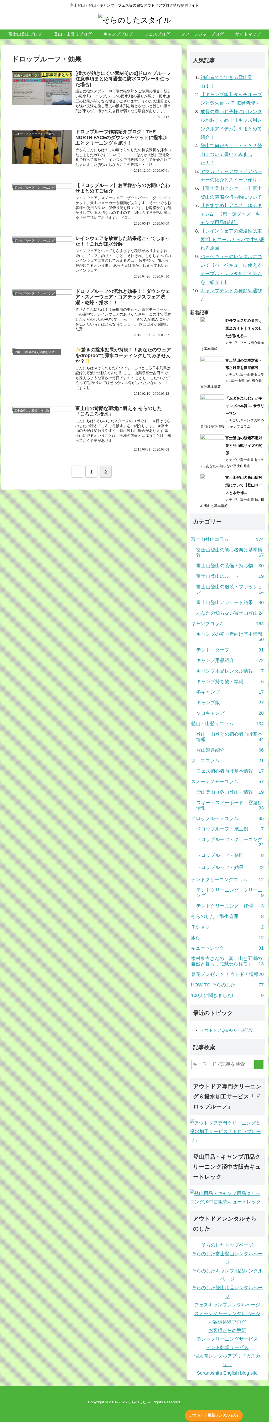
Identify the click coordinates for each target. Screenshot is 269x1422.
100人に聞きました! (227, 995)
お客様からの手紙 (227, 1330)
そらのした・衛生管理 (227, 916)
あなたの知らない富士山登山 (228, 466)
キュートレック (227, 948)
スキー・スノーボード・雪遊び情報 (230, 805)
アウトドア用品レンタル (214, 1415)
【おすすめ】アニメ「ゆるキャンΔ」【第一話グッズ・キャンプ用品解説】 (231, 214)
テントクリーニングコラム (227, 879)
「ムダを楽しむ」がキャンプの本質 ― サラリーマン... (244, 406)
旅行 (227, 937)
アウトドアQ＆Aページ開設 (226, 1030)
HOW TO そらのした (227, 984)
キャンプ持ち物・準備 (230, 681)
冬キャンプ (230, 692)
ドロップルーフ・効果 (230, 867)
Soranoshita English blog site (227, 1373)
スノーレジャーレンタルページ (227, 1313)
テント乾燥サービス (227, 1347)
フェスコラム (227, 760)
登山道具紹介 (230, 750)
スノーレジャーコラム (227, 781)
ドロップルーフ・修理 (230, 855)
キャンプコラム (238, 426)
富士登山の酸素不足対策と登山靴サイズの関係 (243, 445)
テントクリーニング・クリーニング (230, 892)
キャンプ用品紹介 (230, 660)
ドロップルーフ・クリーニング (230, 842)
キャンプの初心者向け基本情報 (230, 636)
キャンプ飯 (230, 702)
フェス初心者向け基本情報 (230, 771)
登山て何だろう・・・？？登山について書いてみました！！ (231, 154)
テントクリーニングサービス (227, 1339)
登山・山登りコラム (227, 723)
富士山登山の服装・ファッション (230, 589)
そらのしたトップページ (227, 1245)
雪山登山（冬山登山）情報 (230, 792)
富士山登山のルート (230, 576)
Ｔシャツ (227, 927)
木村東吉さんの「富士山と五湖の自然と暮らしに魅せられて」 (227, 961)
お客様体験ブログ (227, 1322)
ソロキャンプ (230, 713)
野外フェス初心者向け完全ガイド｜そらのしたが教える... (243, 328)
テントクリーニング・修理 (230, 905)
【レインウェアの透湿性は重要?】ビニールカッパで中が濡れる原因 (232, 239)
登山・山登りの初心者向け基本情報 (230, 737)
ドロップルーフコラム (227, 818)
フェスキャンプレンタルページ (227, 1304)
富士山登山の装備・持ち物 (230, 565)
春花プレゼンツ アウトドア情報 (227, 974)
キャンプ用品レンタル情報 (230, 671)
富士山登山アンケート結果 (230, 602)
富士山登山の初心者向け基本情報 (230, 552)
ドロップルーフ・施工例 (230, 829)
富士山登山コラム (227, 539)
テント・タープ (230, 650)
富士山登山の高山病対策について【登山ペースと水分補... (243, 485)
